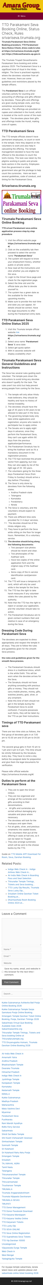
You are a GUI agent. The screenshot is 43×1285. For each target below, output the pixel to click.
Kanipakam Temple (11, 1083)
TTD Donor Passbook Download (17, 1211)
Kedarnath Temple (10, 1090)
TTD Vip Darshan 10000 (13, 1240)
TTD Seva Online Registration (16, 1233)
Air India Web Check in (12, 1053)
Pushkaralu (7, 1119)
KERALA (6, 1094)
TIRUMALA (7, 1189)
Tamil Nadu (7, 1167)
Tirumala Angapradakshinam (15, 1193)
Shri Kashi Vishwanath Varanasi (17, 1138)
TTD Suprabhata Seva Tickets (16, 1237)
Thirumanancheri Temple (14, 1174)
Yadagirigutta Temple (12, 1259)
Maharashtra (8, 1105)
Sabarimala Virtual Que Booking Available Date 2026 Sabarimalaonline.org (17, 1026)
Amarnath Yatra (9, 1057)
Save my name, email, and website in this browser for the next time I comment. (22, 971)
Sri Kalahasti (8, 1149)
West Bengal (8, 1255)
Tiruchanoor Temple (11, 1185)
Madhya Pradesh (10, 1101)
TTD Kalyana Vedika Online (15, 1218)
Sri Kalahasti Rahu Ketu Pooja (16, 1152)
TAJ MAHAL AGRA (11, 1163)
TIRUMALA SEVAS (11, 1200)
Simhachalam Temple (12, 1141)
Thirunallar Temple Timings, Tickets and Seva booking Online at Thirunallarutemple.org (21, 1035)
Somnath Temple (10, 1145)
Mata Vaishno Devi (11, 1108)
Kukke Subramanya (11, 1097)
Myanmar (6, 1112)
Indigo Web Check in (11, 1075)
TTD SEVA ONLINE (11, 1229)
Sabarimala (7, 1130)
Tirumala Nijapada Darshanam (16, 1196)
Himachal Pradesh (10, 1072)
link (17, 332)
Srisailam (6, 1160)
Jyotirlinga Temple (10, 1079)
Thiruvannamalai (10, 1182)
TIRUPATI (6, 1204)
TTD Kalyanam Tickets (12, 1222)
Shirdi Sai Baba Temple (13, 1134)
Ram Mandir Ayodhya (12, 1123)
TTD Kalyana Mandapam (14, 1215)
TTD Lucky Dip (9, 1226)
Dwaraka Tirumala (10, 1068)
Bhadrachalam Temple (12, 1064)
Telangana (7, 1171)
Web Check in (8, 1251)
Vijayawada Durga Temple (14, 1248)
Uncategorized (9, 1244)
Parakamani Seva (10, 1116)
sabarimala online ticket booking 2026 (20, 1273)
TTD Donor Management (13, 1207)
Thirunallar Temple (11, 1178)
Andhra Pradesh (9, 1061)
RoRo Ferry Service (11, 1127)
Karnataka (7, 1086)
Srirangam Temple (10, 1156)
